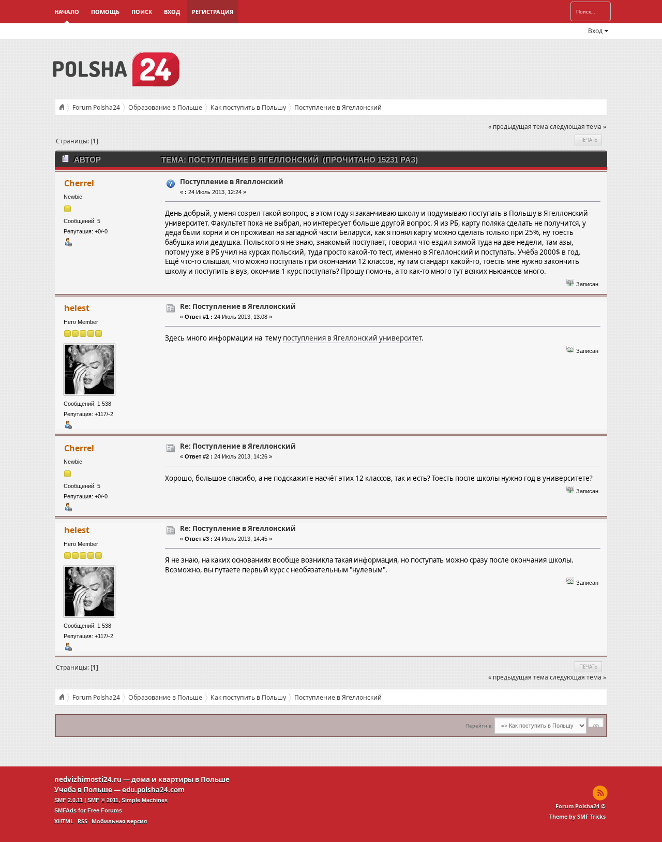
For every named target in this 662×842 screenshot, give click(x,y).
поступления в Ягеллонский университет (352, 338)
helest (76, 308)
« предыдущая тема (518, 126)
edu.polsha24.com (153, 789)
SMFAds (65, 810)
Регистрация (212, 12)
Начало (66, 12)
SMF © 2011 (102, 800)
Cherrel (79, 183)
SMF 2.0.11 (68, 800)
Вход (172, 12)
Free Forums (104, 810)
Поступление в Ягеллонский (231, 181)
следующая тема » (578, 126)
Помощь (105, 12)
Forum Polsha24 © (580, 806)
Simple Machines (145, 800)
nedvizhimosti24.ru (88, 779)
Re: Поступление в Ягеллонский (238, 306)
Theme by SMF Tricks (577, 816)
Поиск (141, 12)
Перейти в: (479, 726)
